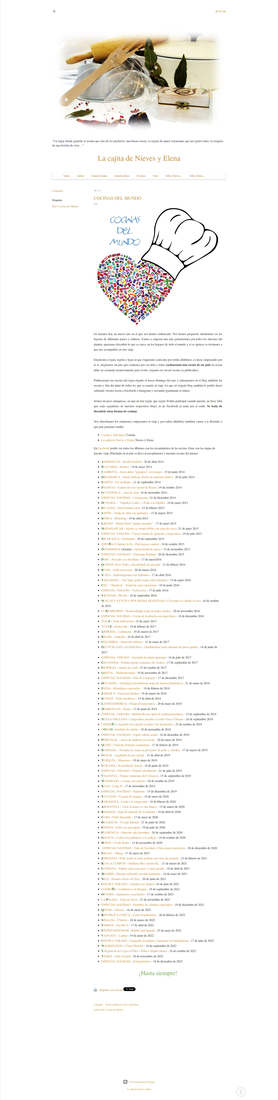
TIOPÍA (107, 827)
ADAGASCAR (112, 528)
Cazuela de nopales (130, 796)
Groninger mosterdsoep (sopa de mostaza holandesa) (151, 683)
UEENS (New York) (115, 564)
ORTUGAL (109, 740)
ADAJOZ (108, 812)
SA (104, 585)
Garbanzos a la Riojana (133, 889)
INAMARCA (110, 477)
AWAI (107, 843)
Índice (80, 176)
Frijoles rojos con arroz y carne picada (141, 868)
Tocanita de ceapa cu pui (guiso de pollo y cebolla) (149, 750)
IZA (106, 879)
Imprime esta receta (111, 990)
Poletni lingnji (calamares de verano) (143, 662)
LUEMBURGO (112, 611)
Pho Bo (122, 595)
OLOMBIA (109, 642)
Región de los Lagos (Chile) (119, 951)
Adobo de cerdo (128, 667)
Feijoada (120, 637)
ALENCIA (109, 776)
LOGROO (108, 889)
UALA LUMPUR (113, 863)
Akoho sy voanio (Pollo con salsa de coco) (151, 528)
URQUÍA (108, 760)
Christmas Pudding (144, 554)
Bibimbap (120, 518)
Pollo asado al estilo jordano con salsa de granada (149, 858)
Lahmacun (124, 631)
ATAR (106, 910)
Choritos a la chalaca (142, 884)
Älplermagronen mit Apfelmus (131, 575)
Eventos (141, 176)
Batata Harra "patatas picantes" (134, 523)
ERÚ (105, 559)
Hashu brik (120, 626)
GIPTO (107, 482)
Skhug (119, 853)
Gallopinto (128, 539)
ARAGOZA (110, 801)
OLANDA (109, 683)
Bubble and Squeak (143, 930)
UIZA (105, 575)
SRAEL (107, 853)
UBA (105, 817)
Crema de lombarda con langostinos (154, 616)
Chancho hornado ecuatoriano (131, 745)
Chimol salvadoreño (144, 771)
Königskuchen (142, 961)
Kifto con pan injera (128, 827)
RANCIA (108, 487)
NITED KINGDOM (115, 930)
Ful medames (123, 482)
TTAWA (107, 894)
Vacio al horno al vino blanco (139, 807)
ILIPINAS (108, 667)
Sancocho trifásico (132, 642)
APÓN (106, 513)
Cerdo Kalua (121, 843)
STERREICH (110, 549)
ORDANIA (110, 858)
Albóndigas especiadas (126, 688)
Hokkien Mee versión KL (144, 863)
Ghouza (119, 910)
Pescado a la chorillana (125, 559)
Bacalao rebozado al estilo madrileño (139, 874)
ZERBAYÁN (110, 461)
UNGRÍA (108, 503)
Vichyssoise (139, 590)
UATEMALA (111, 492)
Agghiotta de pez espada (129, 755)
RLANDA (108, 508)
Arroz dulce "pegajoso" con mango (141, 472)
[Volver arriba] (241, 1092)
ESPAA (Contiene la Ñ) (117, 544)
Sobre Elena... (197, 176)
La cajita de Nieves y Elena (139, 158)
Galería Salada (99, 176)
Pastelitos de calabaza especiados (152, 905)
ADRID (107, 874)
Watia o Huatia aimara (154, 951)
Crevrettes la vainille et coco (184, 601)
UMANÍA (108, 750)
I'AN (105, 786)
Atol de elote (131, 492)
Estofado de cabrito (126, 729)
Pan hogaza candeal (147, 544)
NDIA (105, 688)
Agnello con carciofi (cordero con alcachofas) (146, 724)
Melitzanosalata (125, 673)
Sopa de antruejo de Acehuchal (136, 812)
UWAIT (107, 698)
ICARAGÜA (110, 539)
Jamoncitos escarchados (130, 894)
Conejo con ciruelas (133, 781)
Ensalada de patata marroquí (149, 657)
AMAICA (108, 693)
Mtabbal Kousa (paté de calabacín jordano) (157, 714)
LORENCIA (111, 832)
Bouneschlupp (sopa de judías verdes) (149, 611)
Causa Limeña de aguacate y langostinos (156, 534)
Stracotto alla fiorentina (135, 832)
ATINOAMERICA (114, 703)
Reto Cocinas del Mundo (65, 206)
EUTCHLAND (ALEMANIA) (121, 647)
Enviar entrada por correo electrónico (122, 1004)
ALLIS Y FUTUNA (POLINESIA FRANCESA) (133, 601)
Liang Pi (117, 786)
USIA (106, 570)
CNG (107, 729)
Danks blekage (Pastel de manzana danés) (148, 477)
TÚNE (106, 626)
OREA (106, 518)
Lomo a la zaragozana (134, 801)
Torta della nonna (123, 621)
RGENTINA (110, 807)
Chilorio (122, 920)
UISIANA (108, 868)
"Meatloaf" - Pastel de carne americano (133, 585)
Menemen (124, 760)
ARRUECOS (111, 709)
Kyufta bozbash (132, 461)
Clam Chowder (134, 946)
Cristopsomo (140, 498)
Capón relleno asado (145, 735)
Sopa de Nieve (128, 899)
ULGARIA (109, 467)
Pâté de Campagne (144, 678)
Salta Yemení (122, 956)
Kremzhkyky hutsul (130, 765)
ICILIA (106, 755)
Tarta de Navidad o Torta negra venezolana (159, 848)
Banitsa (124, 467)
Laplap (123, 935)
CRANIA (108, 765)
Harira (127, 709)
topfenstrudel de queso (147, 549)
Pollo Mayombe (122, 817)
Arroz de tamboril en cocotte (138, 740)
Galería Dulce (122, 176)
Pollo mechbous (125, 698)
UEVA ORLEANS (114, 719)
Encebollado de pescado (145, 564)
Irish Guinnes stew (129, 508)
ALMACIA (109, 822)
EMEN (106, 956)
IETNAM (108, 595)
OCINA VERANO (115, 884)
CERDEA (108, 724)
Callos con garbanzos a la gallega (136, 837)
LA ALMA (109, 899)
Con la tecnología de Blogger (142, 1081)
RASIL (106, 637)
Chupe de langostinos (142, 703)
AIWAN (107, 925)
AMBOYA (109, 472)
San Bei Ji (122, 925)
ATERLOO (110, 781)
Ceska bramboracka (144, 915)
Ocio (155, 176)
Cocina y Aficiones (112, 435)
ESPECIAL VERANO (115, 534)
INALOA (108, 920)
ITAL (105, 621)
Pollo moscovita (122, 570)
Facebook (104, 448)
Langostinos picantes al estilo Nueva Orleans (156, 719)
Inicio (67, 176)
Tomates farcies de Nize (125, 879)
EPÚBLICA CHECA (115, 915)
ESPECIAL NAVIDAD (115, 498)
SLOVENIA (110, 662)
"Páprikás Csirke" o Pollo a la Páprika (142, 503)
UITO (106, 745)
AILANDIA (110, 580)
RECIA (107, 673)
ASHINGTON (112, 946)
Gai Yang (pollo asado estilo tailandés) (145, 580)
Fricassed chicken (128, 693)
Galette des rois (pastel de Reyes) (137, 487)
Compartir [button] (57, 191)
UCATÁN (109, 796)
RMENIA (108, 631)
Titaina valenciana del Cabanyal (139, 776)
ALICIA (109, 837)
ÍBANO (107, 523)
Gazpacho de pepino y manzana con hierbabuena (159, 941)
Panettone (139, 791)
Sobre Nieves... (174, 176)
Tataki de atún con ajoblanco (131, 513)
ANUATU (108, 935)
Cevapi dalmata (129, 822)
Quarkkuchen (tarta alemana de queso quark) (171, 647)
